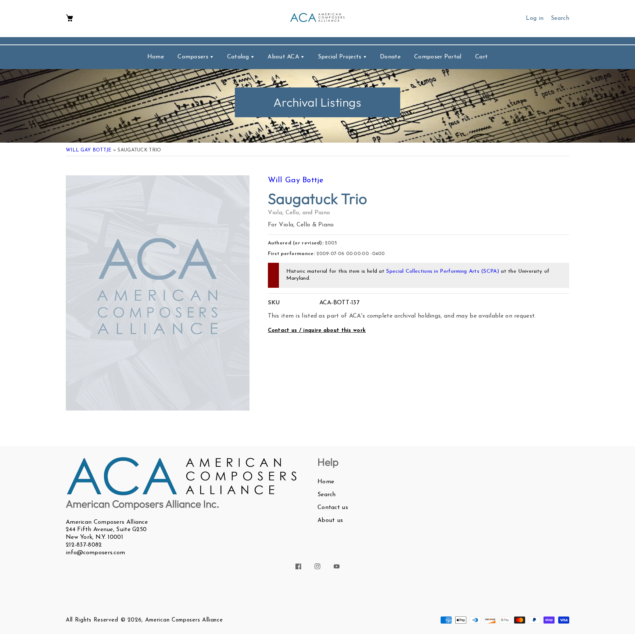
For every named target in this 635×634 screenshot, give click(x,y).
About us (330, 520)
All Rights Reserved (92, 620)
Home (326, 482)
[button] (69, 18)
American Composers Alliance (184, 620)
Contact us (333, 508)
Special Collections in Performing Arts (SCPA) (442, 271)
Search (327, 495)
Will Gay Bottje (89, 150)
